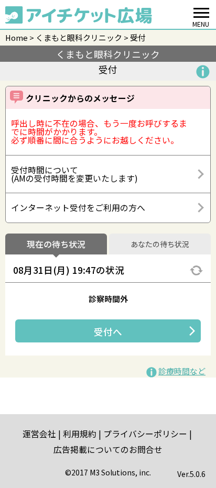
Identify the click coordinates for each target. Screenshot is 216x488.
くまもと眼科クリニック (79, 37)
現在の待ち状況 (56, 244)
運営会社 (39, 434)
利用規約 (79, 434)
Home (16, 37)
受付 (138, 37)
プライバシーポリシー (145, 434)
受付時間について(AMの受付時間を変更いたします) (74, 174)
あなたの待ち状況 (160, 244)
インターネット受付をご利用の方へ (78, 208)
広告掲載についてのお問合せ (108, 449)
